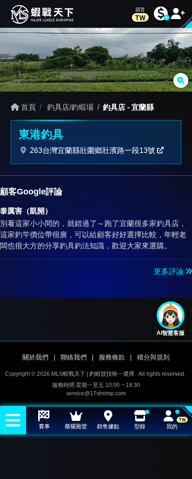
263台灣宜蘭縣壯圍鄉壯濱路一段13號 (92, 150)
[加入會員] (178, 13)
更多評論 (169, 271)
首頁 (27, 107)
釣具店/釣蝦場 (69, 107)
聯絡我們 (74, 357)
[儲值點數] (161, 13)
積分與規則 (153, 357)
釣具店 (114, 107)
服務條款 (112, 357)
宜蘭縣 (142, 107)
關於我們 (35, 357)
